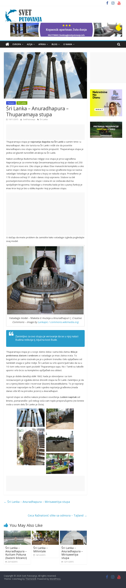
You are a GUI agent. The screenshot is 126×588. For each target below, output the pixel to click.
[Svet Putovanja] (7, 44)
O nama (67, 44)
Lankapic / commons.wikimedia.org (58, 322)
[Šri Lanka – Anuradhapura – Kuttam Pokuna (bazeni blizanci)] (17, 532)
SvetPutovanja (29, 119)
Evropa (17, 44)
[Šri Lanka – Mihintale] (45, 532)
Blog (54, 44)
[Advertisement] (45, 132)
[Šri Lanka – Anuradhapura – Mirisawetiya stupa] (73, 532)
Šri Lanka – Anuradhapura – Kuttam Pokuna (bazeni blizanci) (16, 553)
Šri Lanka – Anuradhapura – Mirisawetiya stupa (37, 502)
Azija (29, 44)
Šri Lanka (22, 103)
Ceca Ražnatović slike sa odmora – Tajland (57, 515)
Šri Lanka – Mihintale (40, 549)
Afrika (42, 44)
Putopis (11, 103)
